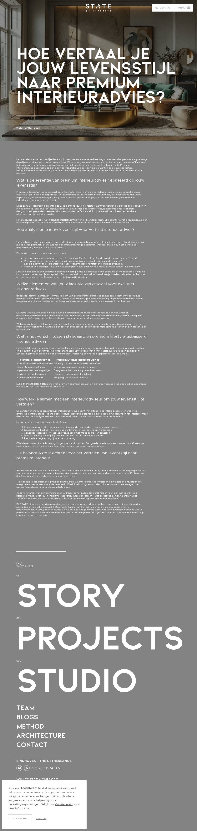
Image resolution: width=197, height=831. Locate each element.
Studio (76, 680)
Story (70, 595)
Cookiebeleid (64, 804)
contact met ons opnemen (31, 515)
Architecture (40, 735)
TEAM (25, 708)
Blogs (27, 717)
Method (30, 726)
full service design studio (80, 509)
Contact (31, 745)
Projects (100, 637)
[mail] (19, 768)
